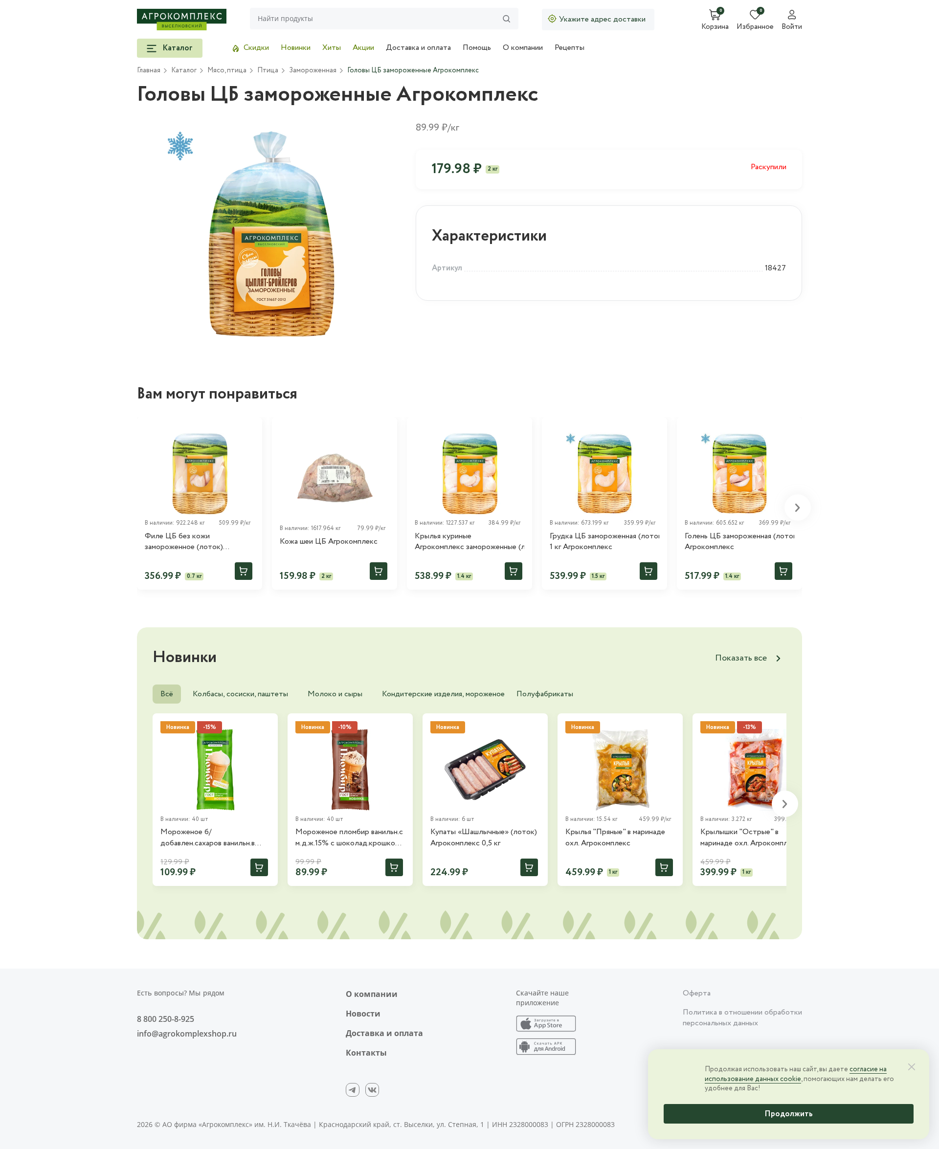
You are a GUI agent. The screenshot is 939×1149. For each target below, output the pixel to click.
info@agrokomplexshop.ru (187, 1033)
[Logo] (181, 19)
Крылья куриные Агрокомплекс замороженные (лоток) (469, 541)
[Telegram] (352, 1090)
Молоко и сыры (335, 694)
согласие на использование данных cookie (796, 1074)
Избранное (755, 27)
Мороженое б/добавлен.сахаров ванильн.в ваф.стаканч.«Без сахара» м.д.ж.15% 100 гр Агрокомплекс (214, 838)
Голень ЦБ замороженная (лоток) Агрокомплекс (739, 541)
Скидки (256, 47)
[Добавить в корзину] (243, 571)
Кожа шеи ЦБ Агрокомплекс (329, 541)
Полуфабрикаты (544, 694)
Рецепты (569, 47)
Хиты (331, 47)
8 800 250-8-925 (165, 1019)
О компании (523, 47)
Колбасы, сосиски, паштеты (240, 694)
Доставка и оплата (418, 47)
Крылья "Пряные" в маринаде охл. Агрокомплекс (615, 837)
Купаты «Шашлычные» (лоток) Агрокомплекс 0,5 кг (483, 837)
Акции (363, 47)
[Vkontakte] (372, 1090)
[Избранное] (250, 429)
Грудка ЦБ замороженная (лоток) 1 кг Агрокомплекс (604, 541)
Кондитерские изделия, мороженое (443, 694)
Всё (166, 694)
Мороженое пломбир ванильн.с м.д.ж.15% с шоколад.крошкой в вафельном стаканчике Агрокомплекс (349, 838)
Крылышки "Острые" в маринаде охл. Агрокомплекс (750, 837)
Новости (363, 1013)
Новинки (296, 47)
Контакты (366, 1052)
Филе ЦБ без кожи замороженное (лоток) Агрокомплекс (184, 542)
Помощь (477, 47)
